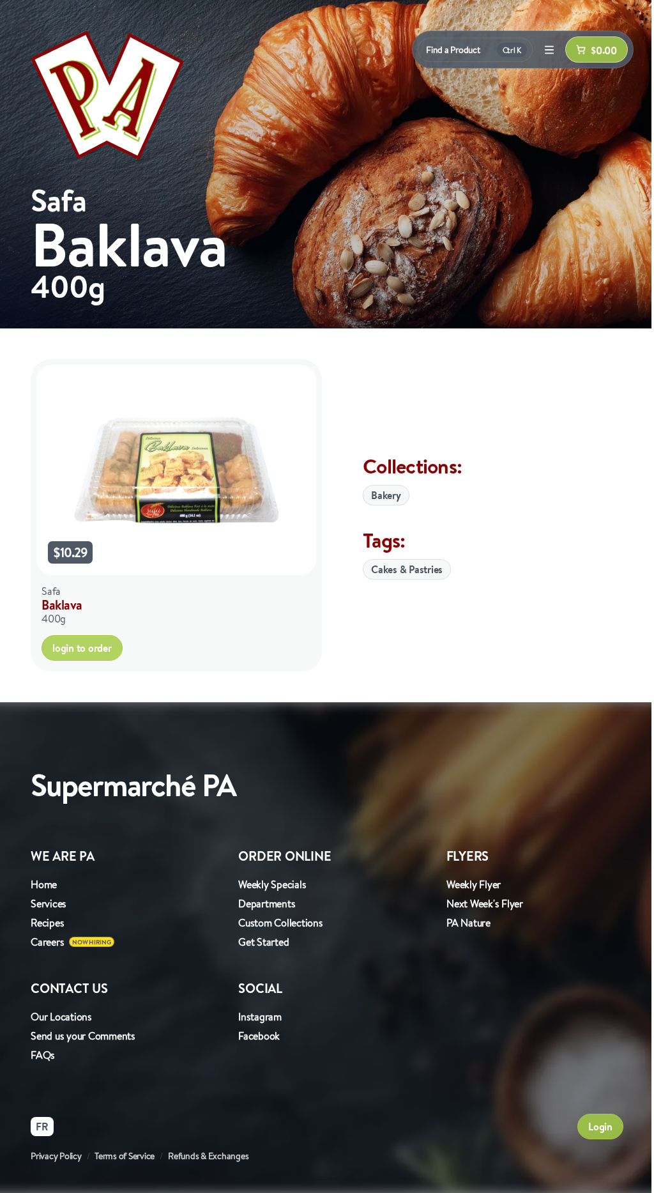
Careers (47, 942)
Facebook (259, 1036)
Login (600, 1127)
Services (48, 904)
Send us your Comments (83, 1036)
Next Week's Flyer (484, 904)
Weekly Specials (272, 884)
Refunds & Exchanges (208, 1156)
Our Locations (61, 1017)
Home (44, 884)
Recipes (47, 923)
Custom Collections (280, 923)
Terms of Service (125, 1156)
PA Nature (468, 923)
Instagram (260, 1017)
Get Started (263, 942)
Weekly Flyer (473, 884)
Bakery (386, 495)
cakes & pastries (407, 569)
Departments (266, 904)
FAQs (43, 1055)
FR (42, 1127)
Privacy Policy (56, 1156)
